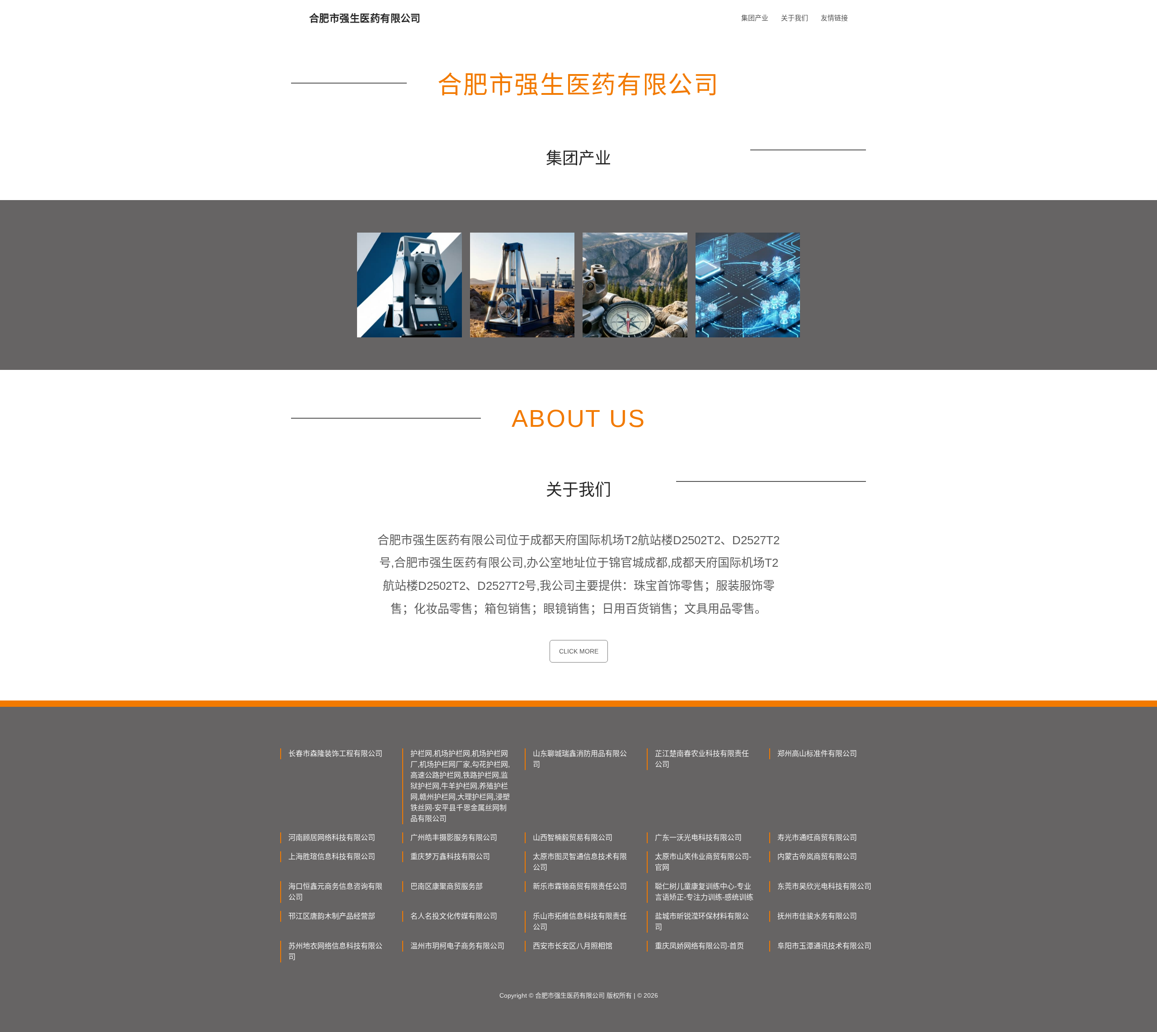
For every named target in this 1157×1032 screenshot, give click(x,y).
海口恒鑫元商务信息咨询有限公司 (335, 892)
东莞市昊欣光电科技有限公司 (824, 886)
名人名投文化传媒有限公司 (453, 916)
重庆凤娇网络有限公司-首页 (699, 946)
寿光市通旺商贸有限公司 (817, 837)
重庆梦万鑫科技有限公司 (450, 856)
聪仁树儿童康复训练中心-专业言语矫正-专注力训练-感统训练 (704, 892)
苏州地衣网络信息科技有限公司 (335, 951)
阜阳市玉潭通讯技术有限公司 (824, 946)
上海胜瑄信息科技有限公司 (331, 856)
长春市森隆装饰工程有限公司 (335, 753)
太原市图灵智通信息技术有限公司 (580, 862)
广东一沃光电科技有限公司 (698, 837)
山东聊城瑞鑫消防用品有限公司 (580, 759)
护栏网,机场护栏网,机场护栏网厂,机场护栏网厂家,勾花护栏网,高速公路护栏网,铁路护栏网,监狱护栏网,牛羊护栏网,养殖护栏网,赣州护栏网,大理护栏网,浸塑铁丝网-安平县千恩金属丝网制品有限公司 (460, 786)
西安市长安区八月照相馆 (572, 946)
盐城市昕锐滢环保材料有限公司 (702, 921)
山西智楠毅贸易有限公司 (572, 837)
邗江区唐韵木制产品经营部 (331, 916)
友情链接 (834, 18)
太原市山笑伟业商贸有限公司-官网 (703, 862)
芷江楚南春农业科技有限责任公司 (702, 759)
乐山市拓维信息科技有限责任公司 (580, 921)
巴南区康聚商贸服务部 (446, 886)
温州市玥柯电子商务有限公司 (457, 946)
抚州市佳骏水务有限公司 (817, 916)
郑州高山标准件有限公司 (817, 753)
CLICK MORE (578, 651)
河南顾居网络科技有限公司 (331, 837)
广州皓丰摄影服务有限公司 (453, 837)
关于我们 (794, 18)
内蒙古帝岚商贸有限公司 (817, 856)
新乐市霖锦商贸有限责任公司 (580, 886)
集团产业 (754, 18)
